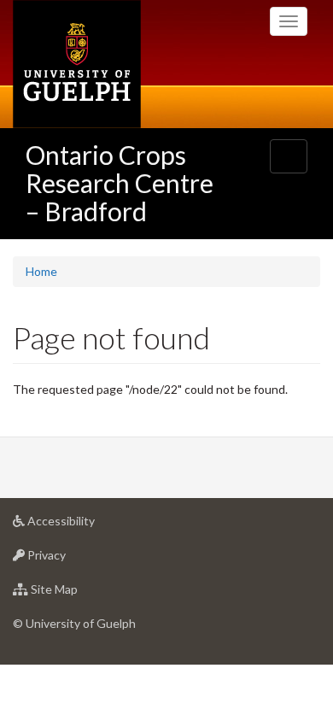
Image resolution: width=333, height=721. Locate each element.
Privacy (72, 559)
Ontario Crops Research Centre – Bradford (119, 182)
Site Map (79, 594)
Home (41, 271)
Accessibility (87, 525)
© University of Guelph (74, 623)
